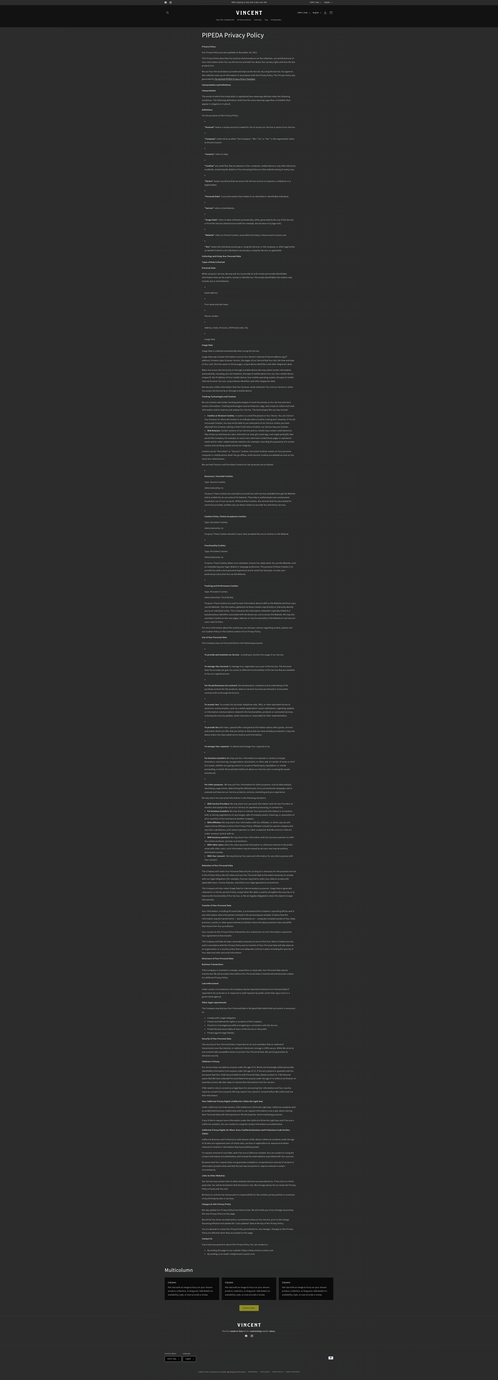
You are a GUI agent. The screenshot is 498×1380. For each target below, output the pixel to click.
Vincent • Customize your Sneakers (215, 1372)
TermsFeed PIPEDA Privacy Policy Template (235, 79)
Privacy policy (265, 1372)
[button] (167, 13)
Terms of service (277, 1372)
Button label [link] (249, 1308)
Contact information (293, 1372)
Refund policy (253, 1372)
